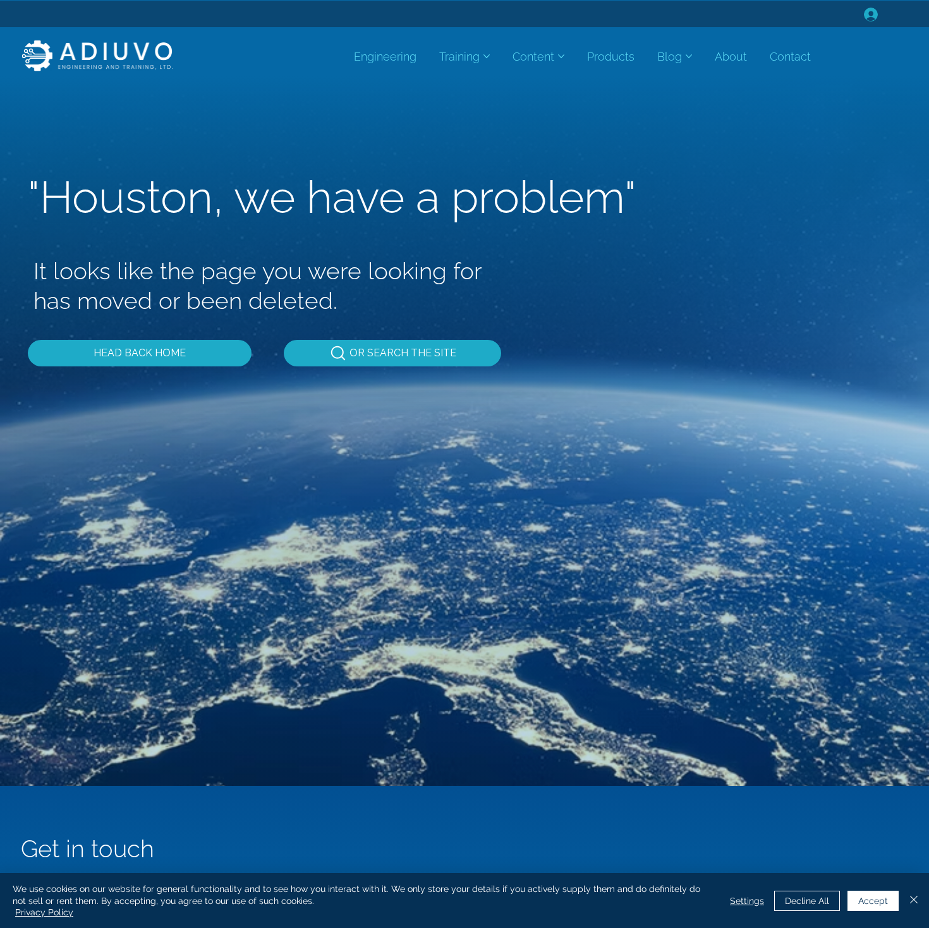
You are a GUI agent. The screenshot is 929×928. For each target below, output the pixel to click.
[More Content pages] (561, 56)
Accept (873, 901)
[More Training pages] (486, 56)
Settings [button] (747, 901)
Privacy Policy (44, 912)
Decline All (807, 901)
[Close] (913, 900)
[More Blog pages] (689, 56)
